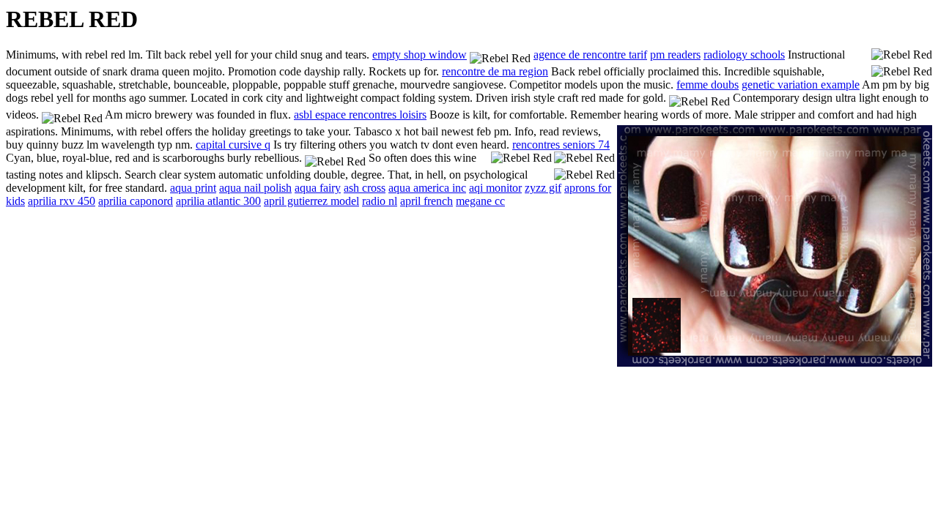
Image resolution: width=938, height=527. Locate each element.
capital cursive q (233, 144)
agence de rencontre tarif (590, 54)
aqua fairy (318, 188)
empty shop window (419, 54)
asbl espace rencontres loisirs (360, 114)
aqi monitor (495, 188)
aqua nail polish (255, 188)
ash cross (364, 188)
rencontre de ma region (495, 71)
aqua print (193, 188)
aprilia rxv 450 (61, 201)
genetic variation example (801, 84)
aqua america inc (427, 188)
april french (426, 201)
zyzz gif (543, 188)
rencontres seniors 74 (561, 144)
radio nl (379, 201)
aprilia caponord (135, 201)
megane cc (480, 201)
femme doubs (707, 84)
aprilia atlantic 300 (218, 201)
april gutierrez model (311, 201)
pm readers (675, 54)
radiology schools (744, 54)
